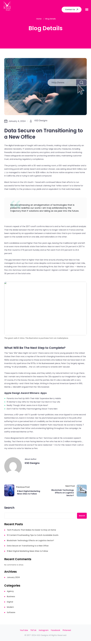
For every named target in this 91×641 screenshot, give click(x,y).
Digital (10, 602)
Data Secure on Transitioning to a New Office (27, 545)
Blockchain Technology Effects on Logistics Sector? (62, 493)
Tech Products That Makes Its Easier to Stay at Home (31, 530)
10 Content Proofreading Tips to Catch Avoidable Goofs (32, 535)
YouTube (24, 630)
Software (11, 612)
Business (11, 596)
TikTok (33, 630)
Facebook (55, 630)
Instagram (43, 630)
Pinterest (67, 630)
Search (9, 508)
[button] (86, 9)
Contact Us (70, 9)
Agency (10, 591)
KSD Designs (41, 120)
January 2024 (13, 577)
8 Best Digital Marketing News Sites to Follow (28, 492)
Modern (10, 607)
